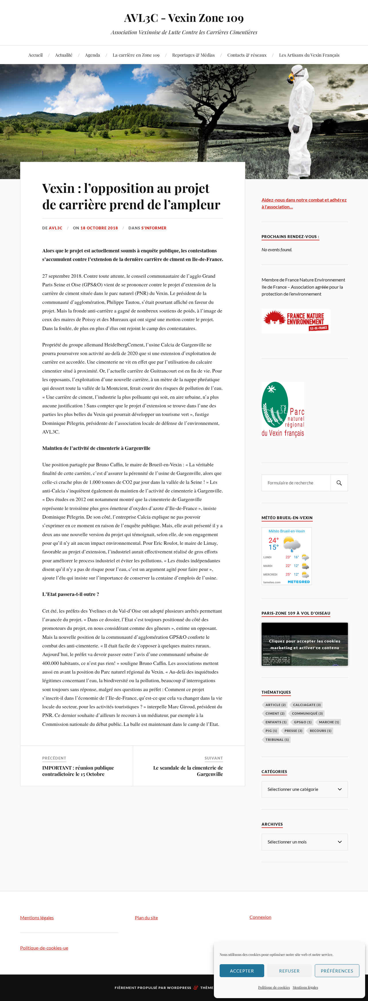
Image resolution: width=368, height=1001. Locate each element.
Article (276, 705)
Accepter (242, 970)
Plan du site (146, 917)
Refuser (289, 970)
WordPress (179, 987)
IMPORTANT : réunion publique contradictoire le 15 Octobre (78, 770)
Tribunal (277, 739)
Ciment (275, 713)
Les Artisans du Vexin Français (309, 55)
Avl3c (56, 228)
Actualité (63, 55)
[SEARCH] (339, 482)
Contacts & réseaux (247, 55)
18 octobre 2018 (99, 228)
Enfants (276, 722)
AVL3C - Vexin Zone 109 (184, 17)
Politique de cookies (274, 987)
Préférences (337, 970)
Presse (293, 730)
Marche (329, 722)
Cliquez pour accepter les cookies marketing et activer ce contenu (304, 644)
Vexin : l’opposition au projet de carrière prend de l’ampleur (131, 195)
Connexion (260, 917)
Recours (320, 730)
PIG (271, 730)
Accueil (35, 55)
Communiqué (307, 713)
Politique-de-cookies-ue (44, 947)
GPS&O (303, 722)
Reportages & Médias (193, 55)
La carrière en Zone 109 (136, 55)
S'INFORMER (154, 228)
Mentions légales (305, 987)
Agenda (92, 55)
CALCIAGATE (307, 705)
